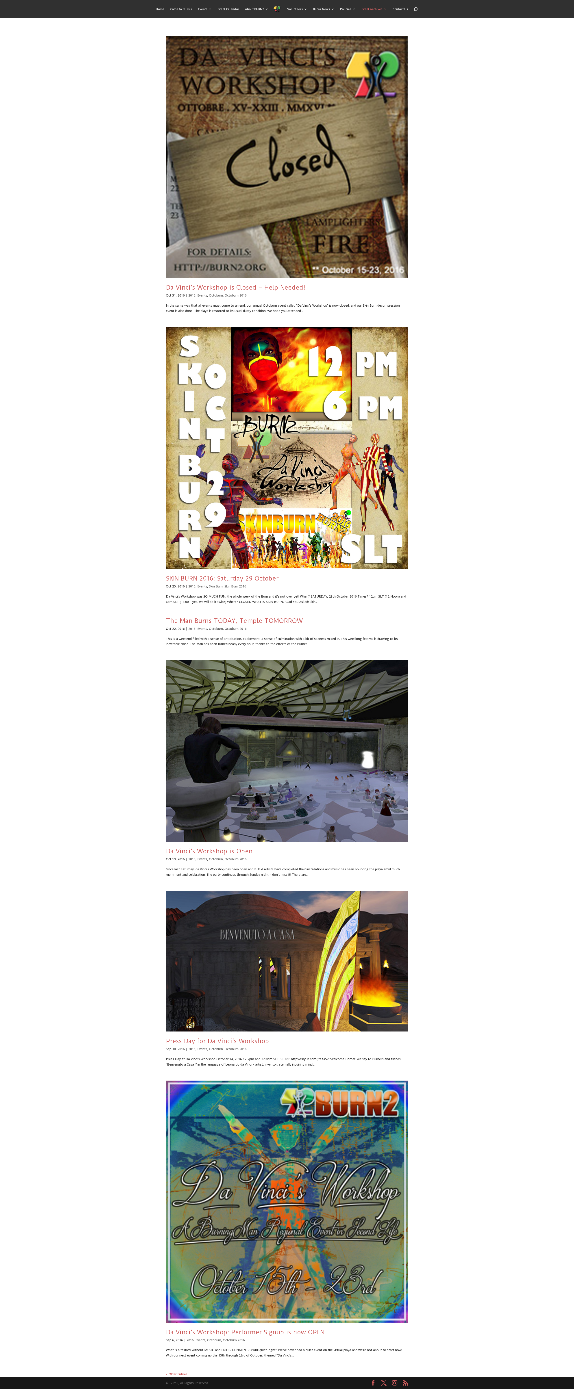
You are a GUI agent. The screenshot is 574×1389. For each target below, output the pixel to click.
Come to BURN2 (181, 9)
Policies (345, 9)
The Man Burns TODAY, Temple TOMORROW (234, 620)
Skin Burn (216, 586)
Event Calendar (228, 9)
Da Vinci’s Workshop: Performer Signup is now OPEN (245, 1332)
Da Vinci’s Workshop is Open (209, 851)
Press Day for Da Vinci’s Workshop (217, 1041)
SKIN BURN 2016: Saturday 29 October (222, 578)
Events (202, 9)
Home (160, 9)
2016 (192, 295)
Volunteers (295, 9)
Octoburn (216, 295)
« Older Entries (176, 1374)
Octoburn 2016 (236, 295)
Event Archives (371, 9)
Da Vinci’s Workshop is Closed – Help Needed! (235, 287)
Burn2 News (321, 9)
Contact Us (400, 9)
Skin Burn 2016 (235, 586)
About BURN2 (254, 9)
